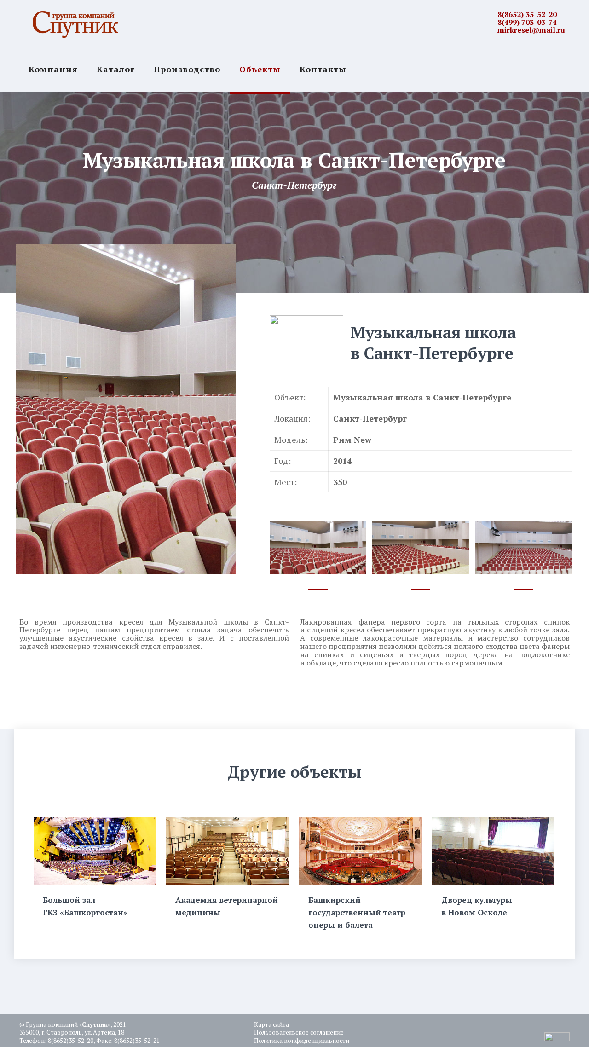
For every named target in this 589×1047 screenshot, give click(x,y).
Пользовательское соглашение (299, 1032)
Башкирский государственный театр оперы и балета (356, 912)
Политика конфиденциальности (301, 1040)
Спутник (95, 1024)
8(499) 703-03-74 (527, 22)
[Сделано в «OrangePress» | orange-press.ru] (557, 1039)
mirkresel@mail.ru (531, 30)
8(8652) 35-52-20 (527, 14)
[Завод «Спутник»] (75, 23)
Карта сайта (271, 1024)
